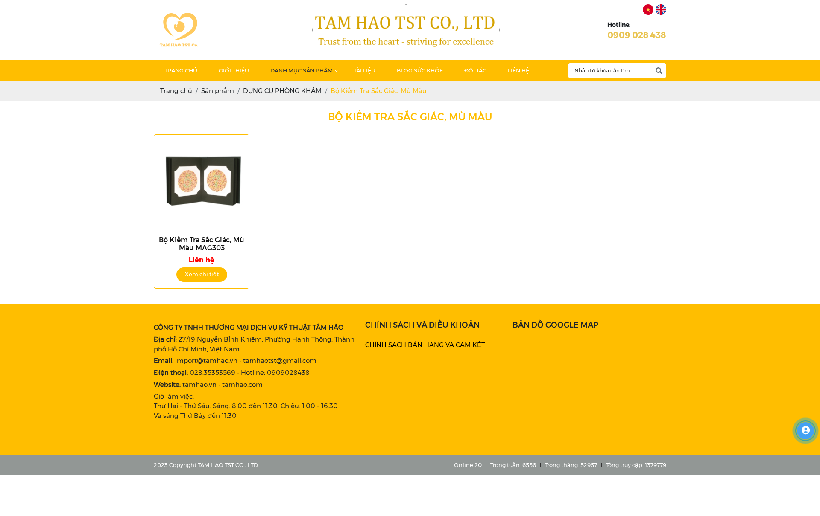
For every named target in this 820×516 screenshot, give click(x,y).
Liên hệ (518, 70)
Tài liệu (364, 70)
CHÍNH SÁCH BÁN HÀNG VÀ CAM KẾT (425, 345)
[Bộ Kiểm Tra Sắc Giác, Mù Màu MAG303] (201, 182)
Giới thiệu (234, 70)
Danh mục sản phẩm (301, 70)
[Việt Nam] (648, 9)
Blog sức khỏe (420, 70)
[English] (661, 9)
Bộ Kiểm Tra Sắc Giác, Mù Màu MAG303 (201, 244)
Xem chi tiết (202, 274)
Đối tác (475, 70)
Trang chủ (180, 70)
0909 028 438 (636, 35)
